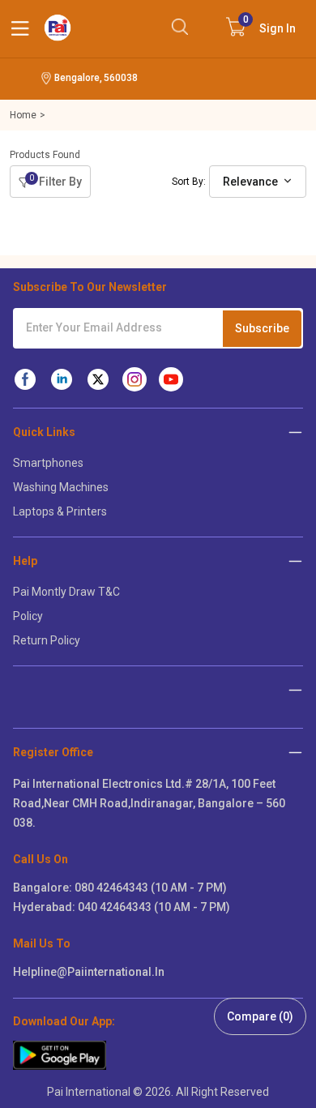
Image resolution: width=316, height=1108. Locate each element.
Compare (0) (260, 1016)
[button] (295, 751)
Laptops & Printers (60, 511)
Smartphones (48, 462)
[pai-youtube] (171, 379)
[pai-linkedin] (61, 379)
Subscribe (262, 328)
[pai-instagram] (134, 379)
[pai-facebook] (25, 379)
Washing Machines (61, 487)
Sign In (270, 24)
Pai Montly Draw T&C (66, 591)
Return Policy (46, 640)
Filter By (55, 180)
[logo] (57, 27)
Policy (28, 616)
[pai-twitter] (98, 379)
